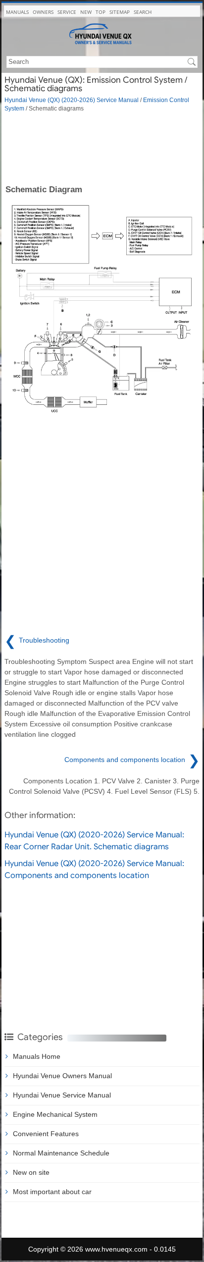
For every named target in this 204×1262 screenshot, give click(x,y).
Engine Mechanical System (55, 1114)
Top (100, 11)
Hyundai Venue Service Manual (62, 1095)
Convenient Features (46, 1134)
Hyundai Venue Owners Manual (62, 1076)
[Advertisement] (102, 147)
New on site (31, 1172)
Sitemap (119, 11)
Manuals (17, 11)
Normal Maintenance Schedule (61, 1153)
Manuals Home (36, 1056)
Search (143, 11)
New (86, 11)
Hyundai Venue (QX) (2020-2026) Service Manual (71, 100)
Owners (43, 11)
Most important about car (52, 1192)
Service (66, 11)
